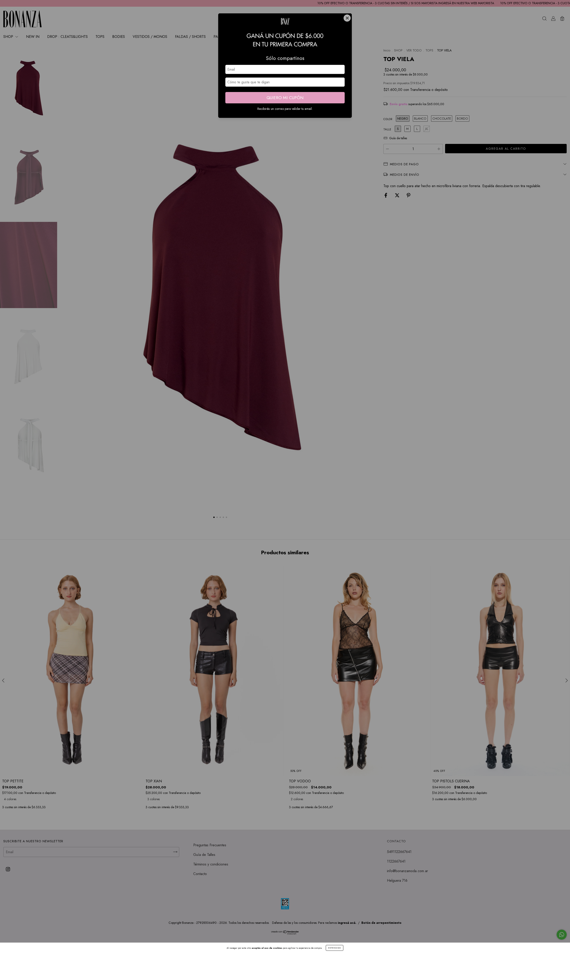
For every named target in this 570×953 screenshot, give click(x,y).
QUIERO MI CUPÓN (285, 97)
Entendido (334, 948)
